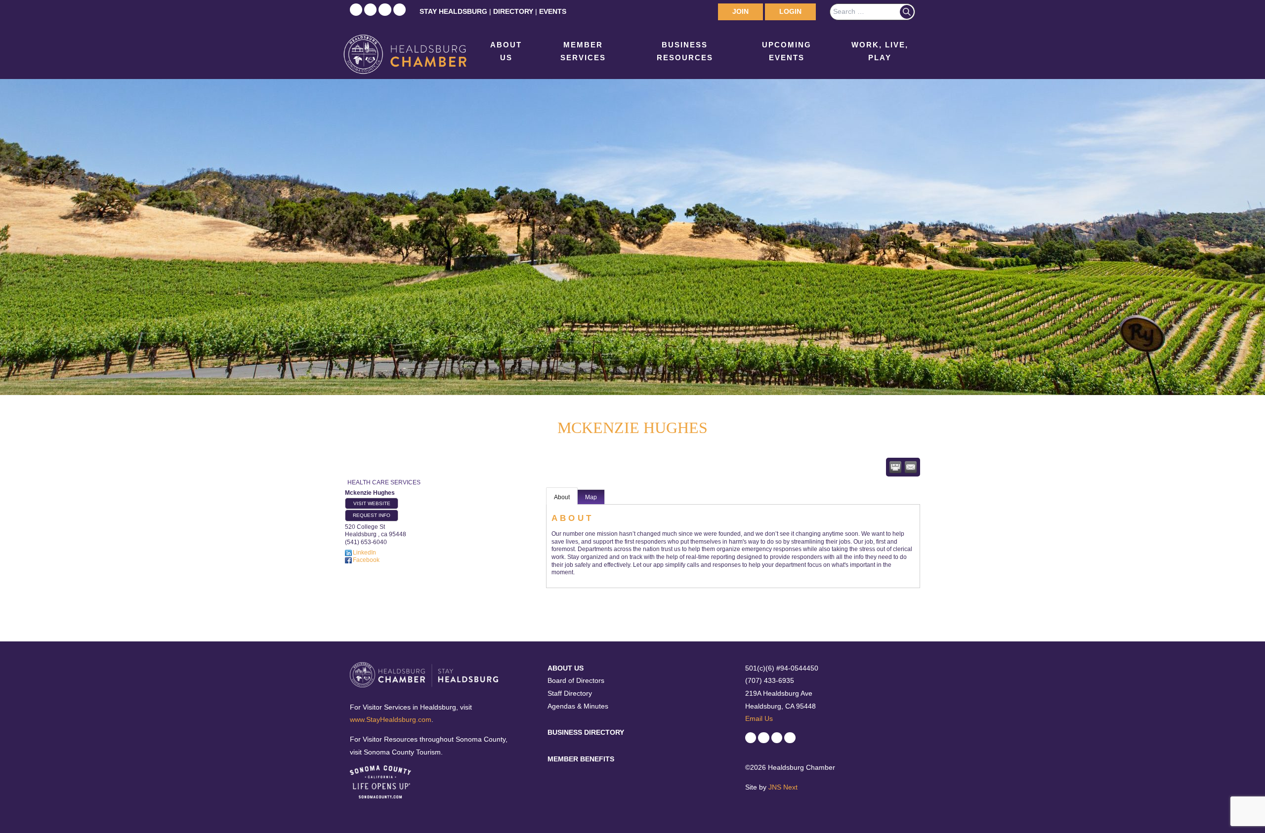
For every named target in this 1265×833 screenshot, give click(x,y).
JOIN (740, 11)
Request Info (371, 515)
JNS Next (783, 787)
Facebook (366, 559)
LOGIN (790, 11)
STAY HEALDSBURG (453, 11)
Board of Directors (576, 680)
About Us (506, 51)
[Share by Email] (911, 467)
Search (907, 12)
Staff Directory (570, 693)
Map (591, 497)
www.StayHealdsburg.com (390, 719)
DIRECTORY (513, 11)
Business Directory (586, 732)
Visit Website (371, 503)
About (562, 497)
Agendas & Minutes (578, 706)
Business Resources (685, 51)
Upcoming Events (786, 51)
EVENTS (552, 11)
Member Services (583, 51)
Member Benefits (581, 759)
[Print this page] (895, 467)
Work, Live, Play (879, 51)
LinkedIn (364, 552)
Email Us (759, 718)
